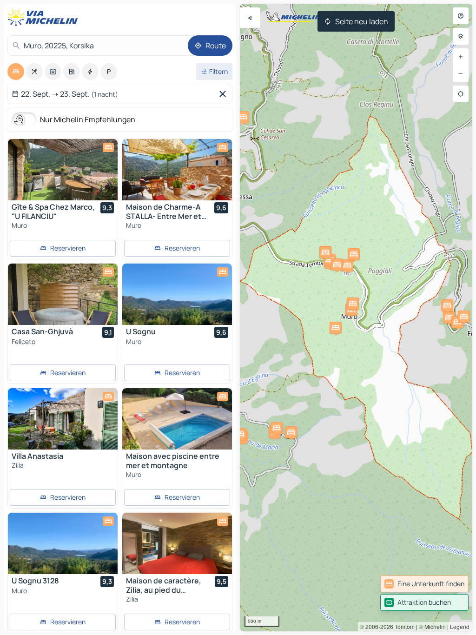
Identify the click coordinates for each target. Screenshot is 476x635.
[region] (356, 317)
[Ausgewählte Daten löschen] (224, 94)
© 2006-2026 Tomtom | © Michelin (403, 626)
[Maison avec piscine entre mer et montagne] (177, 419)
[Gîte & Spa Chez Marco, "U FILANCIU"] (63, 169)
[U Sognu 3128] (63, 543)
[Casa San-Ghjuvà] (63, 294)
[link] (424, 583)
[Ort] (461, 94)
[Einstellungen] (461, 36)
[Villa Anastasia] (63, 419)
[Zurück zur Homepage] (44, 17)
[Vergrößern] (461, 56)
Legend (459, 626)
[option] (15, 71)
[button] (336, 328)
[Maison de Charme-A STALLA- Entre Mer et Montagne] (177, 169)
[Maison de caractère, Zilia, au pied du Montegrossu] (177, 543)
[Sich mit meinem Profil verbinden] (461, 15)
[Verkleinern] (461, 73)
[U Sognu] (177, 294)
